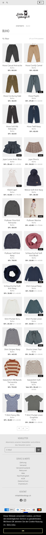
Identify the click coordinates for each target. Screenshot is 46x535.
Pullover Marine (34, 220)
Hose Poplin (33, 96)
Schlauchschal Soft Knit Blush (33, 254)
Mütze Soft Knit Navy (34, 190)
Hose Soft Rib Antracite (12, 127)
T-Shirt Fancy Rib (12, 415)
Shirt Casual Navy (34, 286)
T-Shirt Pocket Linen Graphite (34, 416)
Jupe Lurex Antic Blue (12, 159)
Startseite (20, 26)
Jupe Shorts (34, 159)
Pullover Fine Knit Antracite (12, 221)
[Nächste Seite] (27, 428)
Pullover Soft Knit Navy (12, 254)
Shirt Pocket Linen (34, 319)
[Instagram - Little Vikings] (24, 500)
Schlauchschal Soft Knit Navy (12, 287)
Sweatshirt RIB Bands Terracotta (12, 381)
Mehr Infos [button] (11, 525)
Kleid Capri (12, 190)
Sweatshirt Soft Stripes (34, 381)
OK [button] (23, 531)
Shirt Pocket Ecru (12, 319)
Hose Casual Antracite (12, 65)
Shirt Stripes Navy (12, 349)
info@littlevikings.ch (23, 495)
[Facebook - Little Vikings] (21, 500)
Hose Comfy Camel (33, 65)
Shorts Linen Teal (34, 349)
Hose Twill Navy (34, 126)
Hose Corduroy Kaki (12, 96)
